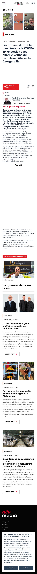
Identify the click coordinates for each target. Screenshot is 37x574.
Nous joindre (6, 522)
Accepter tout (11, 568)
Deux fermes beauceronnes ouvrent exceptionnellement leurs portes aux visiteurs (18, 463)
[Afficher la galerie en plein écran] (32, 263)
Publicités (5, 530)
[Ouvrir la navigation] (3, 3)
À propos (4, 524)
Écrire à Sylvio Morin (22, 103)
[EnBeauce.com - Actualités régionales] (18, 3)
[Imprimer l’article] (32, 86)
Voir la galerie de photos (14, 107)
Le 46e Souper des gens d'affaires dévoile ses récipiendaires (16, 326)
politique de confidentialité (13, 560)
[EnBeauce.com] (9, 513)
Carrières (5, 527)
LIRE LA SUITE (10, 354)
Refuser (25, 568)
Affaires (9, 34)
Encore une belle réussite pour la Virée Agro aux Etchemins (17, 394)
